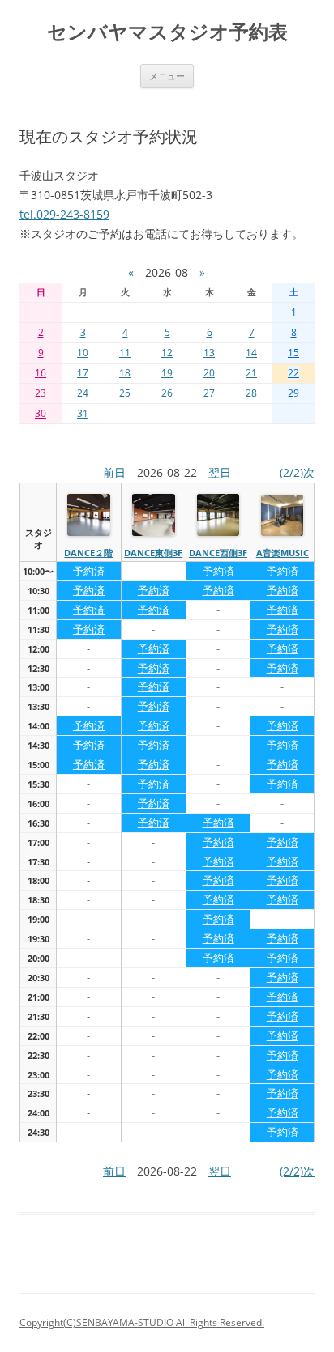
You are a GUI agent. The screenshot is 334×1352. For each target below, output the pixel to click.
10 (82, 352)
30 (40, 413)
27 (209, 393)
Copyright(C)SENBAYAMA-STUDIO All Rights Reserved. (141, 1322)
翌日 (219, 472)
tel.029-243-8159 (64, 214)
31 (82, 413)
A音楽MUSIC (282, 552)
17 (82, 373)
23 (40, 393)
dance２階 (88, 552)
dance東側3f (153, 552)
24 (82, 393)
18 (125, 373)
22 (293, 373)
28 (251, 393)
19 (167, 373)
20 (209, 373)
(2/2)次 (297, 472)
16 (40, 373)
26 (167, 393)
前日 (114, 472)
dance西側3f (218, 552)
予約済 (89, 570)
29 (293, 393)
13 (209, 352)
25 (125, 393)
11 (125, 352)
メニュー (167, 76)
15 (293, 352)
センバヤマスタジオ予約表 (167, 32)
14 (251, 352)
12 (167, 352)
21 (251, 373)
